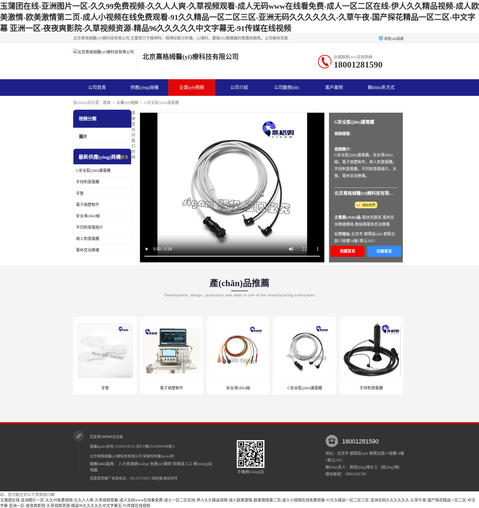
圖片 (83, 136)
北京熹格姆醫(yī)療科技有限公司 (116, 456)
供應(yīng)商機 (144, 87)
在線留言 (384, 251)
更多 (124, 157)
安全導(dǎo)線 (88, 216)
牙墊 (80, 193)
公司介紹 (239, 87)
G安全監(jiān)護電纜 (93, 170)
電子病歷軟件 (87, 204)
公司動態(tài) (286, 87)
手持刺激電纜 (87, 182)
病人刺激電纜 (87, 239)
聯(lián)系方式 (381, 87)
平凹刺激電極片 (89, 227)
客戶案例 (334, 87)
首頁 (107, 103)
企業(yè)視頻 (127, 103)
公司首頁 (97, 87)
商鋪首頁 (347, 251)
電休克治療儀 (87, 250)
